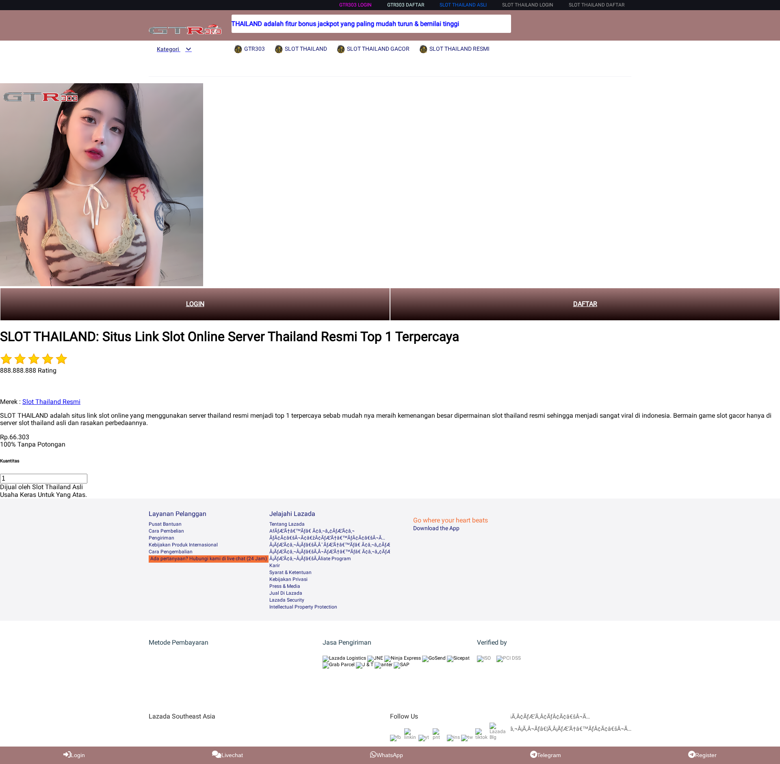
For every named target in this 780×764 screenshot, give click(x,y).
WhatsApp (390, 755)
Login (78, 755)
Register (706, 755)
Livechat (232, 755)
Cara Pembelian (166, 531)
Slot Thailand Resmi (51, 402)
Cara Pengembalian (171, 552)
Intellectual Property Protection (303, 607)
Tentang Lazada (287, 524)
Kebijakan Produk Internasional (183, 545)
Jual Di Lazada (285, 593)
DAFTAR (585, 304)
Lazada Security (286, 600)
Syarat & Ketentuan (290, 572)
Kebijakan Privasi (288, 579)
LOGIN (195, 304)
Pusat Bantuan (165, 524)
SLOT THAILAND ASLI (463, 5)
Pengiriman (161, 538)
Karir (274, 565)
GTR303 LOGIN (355, 5)
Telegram (549, 755)
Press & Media (284, 586)
